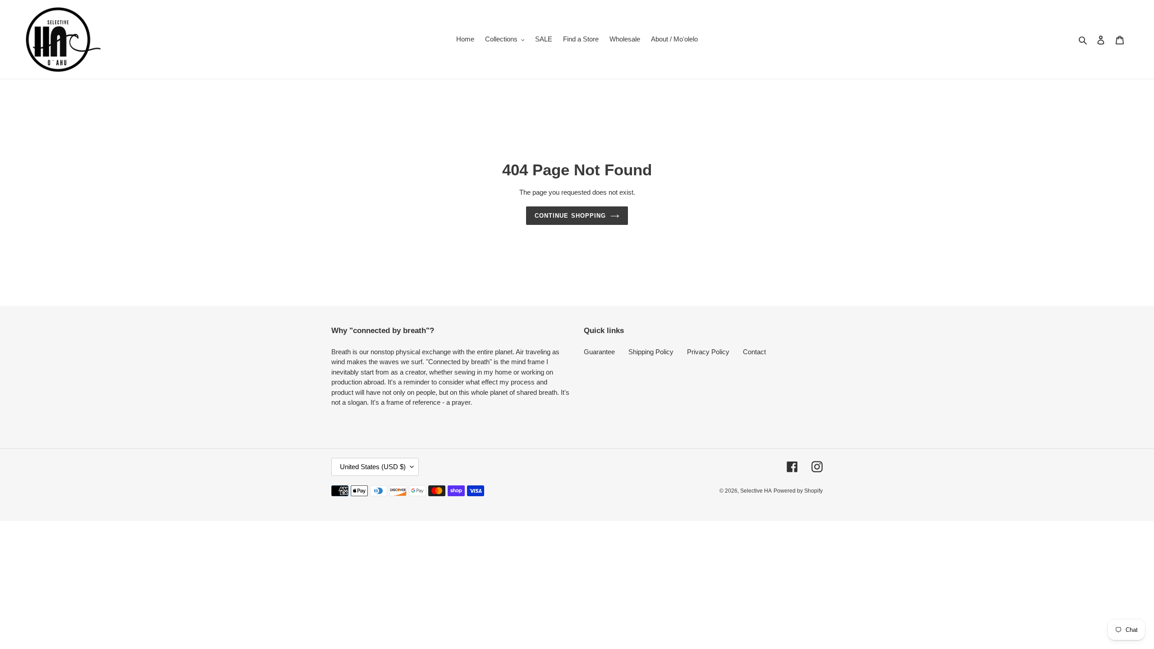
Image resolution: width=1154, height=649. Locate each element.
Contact (754, 352)
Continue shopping (570, 215)
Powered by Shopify (798, 491)
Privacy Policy (708, 352)
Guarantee (599, 352)
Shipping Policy (650, 352)
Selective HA (756, 491)
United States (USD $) (373, 467)
